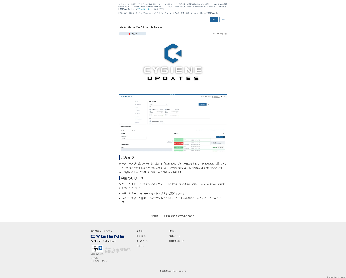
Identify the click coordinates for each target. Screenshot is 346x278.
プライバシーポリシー (145, 9)
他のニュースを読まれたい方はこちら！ (173, 216)
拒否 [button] (223, 19)
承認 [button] (214, 19)
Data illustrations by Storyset (336, 277)
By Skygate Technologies (103, 240)
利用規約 (94, 258)
